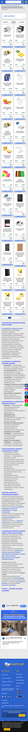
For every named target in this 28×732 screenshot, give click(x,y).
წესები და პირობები (6, 678)
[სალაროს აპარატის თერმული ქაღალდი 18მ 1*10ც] (7, 198)
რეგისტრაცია (5, 674)
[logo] (2, 1)
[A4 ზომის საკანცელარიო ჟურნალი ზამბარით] (20, 174)
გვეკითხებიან (19, 677)
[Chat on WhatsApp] (26, 404)
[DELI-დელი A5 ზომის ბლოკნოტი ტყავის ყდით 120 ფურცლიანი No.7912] (7, 272)
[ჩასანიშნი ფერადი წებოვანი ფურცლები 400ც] (7, 101)
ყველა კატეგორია (9, 16)
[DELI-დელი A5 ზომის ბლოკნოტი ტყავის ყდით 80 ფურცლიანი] (7, 223)
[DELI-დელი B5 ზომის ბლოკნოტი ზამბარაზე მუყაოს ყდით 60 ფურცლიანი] (20, 247)
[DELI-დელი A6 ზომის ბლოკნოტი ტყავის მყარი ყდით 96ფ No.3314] (20, 198)
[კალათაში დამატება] (11, 44)
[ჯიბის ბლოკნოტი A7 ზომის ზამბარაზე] (7, 247)
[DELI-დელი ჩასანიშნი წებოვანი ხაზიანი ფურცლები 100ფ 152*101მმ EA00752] (7, 296)
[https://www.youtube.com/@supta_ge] (26, 401)
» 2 (19, 317)
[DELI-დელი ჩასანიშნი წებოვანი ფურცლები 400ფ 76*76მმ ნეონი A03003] (20, 296)
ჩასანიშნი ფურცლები (13, 22)
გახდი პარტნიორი (20, 680)
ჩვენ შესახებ (19, 674)
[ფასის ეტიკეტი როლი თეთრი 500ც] (20, 223)
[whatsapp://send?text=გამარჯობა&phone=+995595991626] (11, 696)
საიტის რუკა (4, 693)
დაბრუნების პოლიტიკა (7, 681)
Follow (24, 606)
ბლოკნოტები (21, 22)
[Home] (14, 664)
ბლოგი (17, 686)
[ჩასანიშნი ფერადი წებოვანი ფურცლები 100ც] (20, 53)
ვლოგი (17, 689)
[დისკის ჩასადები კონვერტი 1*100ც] (7, 29)
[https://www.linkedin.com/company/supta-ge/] (26, 393)
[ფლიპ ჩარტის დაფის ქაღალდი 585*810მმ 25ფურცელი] (7, 77)
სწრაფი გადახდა (20, 683)
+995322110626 (4, 700)
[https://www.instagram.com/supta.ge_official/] (26, 389)
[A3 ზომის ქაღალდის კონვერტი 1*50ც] (20, 101)
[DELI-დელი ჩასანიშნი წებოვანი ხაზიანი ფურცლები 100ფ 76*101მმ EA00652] (20, 272)
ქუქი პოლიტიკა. (17, 726)
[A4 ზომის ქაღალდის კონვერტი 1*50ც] (20, 77)
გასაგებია (7, 729)
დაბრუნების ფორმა (6, 685)
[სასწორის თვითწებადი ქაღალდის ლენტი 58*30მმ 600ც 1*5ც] (7, 126)
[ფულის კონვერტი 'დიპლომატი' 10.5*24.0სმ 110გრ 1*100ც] (20, 150)
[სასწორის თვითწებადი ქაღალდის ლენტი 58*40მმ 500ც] (7, 53)
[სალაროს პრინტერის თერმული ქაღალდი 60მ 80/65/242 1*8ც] (20, 29)
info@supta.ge (5, 703)
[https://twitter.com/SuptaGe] (26, 397)
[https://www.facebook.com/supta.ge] (26, 385)
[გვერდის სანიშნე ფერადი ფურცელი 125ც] (7, 174)
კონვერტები (5, 22)
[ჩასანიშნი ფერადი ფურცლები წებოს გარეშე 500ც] (7, 150)
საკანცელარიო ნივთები (11, 5)
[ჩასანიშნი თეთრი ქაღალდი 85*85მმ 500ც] (20, 126)
